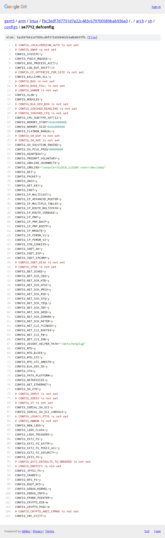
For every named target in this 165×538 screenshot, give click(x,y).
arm (22, 20)
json (157, 531)
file (92, 37)
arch (140, 20)
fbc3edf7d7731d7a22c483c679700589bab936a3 (85, 20)
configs (11, 27)
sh (150, 20)
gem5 (9, 20)
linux (33, 20)
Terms (49, 531)
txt (147, 531)
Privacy (38, 531)
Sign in (156, 7)
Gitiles (26, 531)
